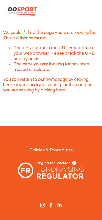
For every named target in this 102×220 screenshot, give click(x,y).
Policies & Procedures (50, 150)
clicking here (53, 90)
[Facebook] (51, 205)
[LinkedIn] (59, 205)
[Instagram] (42, 205)
